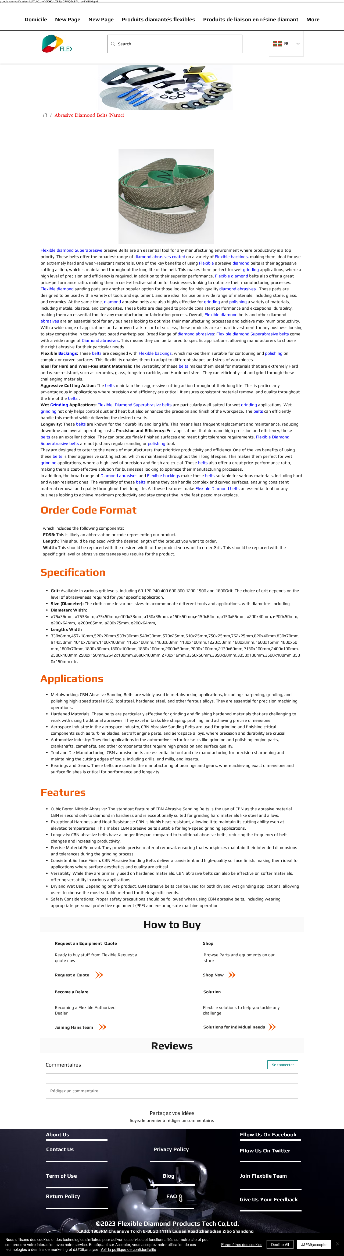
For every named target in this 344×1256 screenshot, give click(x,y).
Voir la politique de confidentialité (128, 1249)
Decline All (280, 1244)
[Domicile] (45, 115)
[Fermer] (337, 1244)
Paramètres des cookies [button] (241, 1244)
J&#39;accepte (314, 1244)
